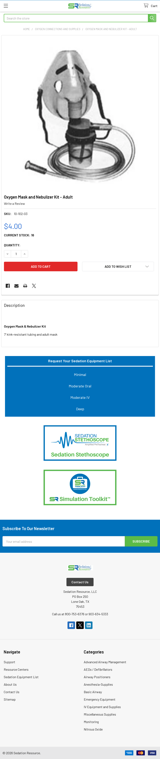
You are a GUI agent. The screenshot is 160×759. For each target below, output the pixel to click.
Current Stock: (19, 235)
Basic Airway (93, 692)
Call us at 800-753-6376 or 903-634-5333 (80, 614)
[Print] (25, 286)
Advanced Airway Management (105, 662)
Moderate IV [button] (80, 397)
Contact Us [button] (80, 582)
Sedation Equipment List (21, 677)
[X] (34, 286)
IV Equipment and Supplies (102, 707)
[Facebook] (7, 286)
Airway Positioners (97, 677)
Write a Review (14, 203)
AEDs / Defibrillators (98, 669)
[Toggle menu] (5, 5)
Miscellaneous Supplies (100, 714)
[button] (80, 443)
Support (9, 662)
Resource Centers (16, 669)
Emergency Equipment (99, 699)
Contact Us (11, 692)
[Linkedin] (88, 625)
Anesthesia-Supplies (98, 684)
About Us (10, 684)
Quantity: (12, 245)
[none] (80, 113)
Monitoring (91, 722)
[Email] (16, 286)
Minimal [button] (80, 374)
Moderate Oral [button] (80, 386)
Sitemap (10, 699)
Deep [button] (80, 409)
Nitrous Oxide (93, 729)
